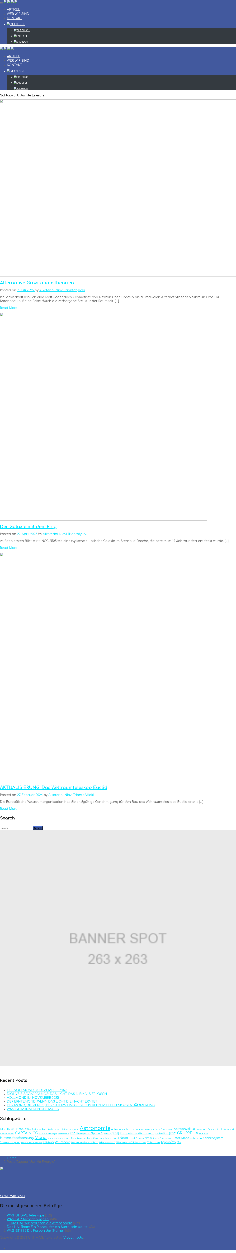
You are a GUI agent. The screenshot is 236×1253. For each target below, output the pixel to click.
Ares (44, 1129)
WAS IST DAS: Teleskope (25, 1215)
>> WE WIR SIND (12, 1196)
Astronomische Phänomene (127, 1129)
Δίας (179, 1142)
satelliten (196, 1138)
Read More (8, 308)
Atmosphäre (199, 1129)
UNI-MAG (48, 1142)
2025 (28, 1129)
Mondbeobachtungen (59, 1138)
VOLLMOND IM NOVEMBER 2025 (33, 1097)
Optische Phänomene (161, 1138)
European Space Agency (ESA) (97, 1133)
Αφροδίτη (168, 1142)
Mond (41, 1137)
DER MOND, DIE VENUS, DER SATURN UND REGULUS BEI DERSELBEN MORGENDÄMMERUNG (81, 1105)
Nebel (132, 1138)
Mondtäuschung (96, 1138)
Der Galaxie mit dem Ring (28, 526)
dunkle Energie (48, 1133)
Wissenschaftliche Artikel (131, 1142)
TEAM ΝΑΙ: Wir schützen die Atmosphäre (39, 1223)
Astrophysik (183, 1129)
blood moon (7, 1133)
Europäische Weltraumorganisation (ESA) (148, 1133)
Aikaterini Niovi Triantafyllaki (62, 290)
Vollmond (62, 1142)
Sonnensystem (213, 1138)
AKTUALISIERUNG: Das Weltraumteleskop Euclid (53, 787)
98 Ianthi (5, 1129)
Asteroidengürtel (70, 1129)
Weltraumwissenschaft (84, 1142)
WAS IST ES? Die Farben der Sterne (35, 1230)
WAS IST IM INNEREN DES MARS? (33, 1109)
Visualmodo (73, 1237)
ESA (72, 1133)
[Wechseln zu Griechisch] (125, 30)
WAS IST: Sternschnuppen (28, 1219)
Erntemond (63, 1134)
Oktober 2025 (142, 1138)
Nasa (124, 1138)
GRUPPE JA (187, 1133)
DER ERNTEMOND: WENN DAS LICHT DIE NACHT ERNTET (52, 1101)
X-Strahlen (153, 1142)
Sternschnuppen (10, 1142)
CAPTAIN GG (26, 1133)
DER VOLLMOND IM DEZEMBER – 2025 (37, 1090)
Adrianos (36, 1129)
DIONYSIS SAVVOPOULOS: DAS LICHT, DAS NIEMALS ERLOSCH (57, 1094)
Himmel (203, 1133)
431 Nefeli (17, 1129)
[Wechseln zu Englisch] (125, 36)
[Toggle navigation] (1, 2)
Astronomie (95, 1128)
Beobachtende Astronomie (221, 1129)
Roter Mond (181, 1138)
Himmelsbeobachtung (17, 1138)
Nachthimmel (112, 1138)
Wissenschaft (107, 1142)
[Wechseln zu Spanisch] (125, 42)
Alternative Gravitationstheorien (37, 282)
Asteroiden (54, 1129)
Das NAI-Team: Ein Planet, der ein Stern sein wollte (47, 1227)
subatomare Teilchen (32, 1143)
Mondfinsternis (78, 1138)
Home (12, 1158)
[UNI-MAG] (10, 2)
